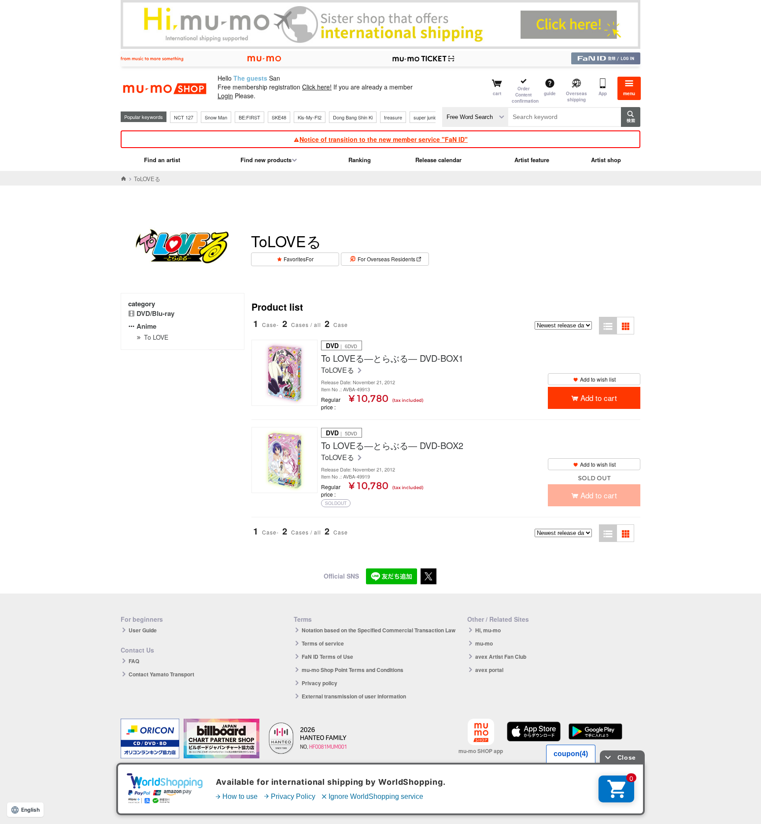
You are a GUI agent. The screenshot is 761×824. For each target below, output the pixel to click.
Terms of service (323, 643)
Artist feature (531, 160)
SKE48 (279, 117)
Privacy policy (319, 683)
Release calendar (438, 160)
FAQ (134, 661)
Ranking (359, 160)
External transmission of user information (354, 696)
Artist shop (606, 160)
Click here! (317, 86)
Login (225, 95)
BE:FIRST (249, 117)
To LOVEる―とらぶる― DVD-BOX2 (392, 445)
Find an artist (162, 160)
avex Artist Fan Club (500, 657)
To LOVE (156, 337)
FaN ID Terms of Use (327, 657)
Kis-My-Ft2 (309, 117)
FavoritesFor (299, 259)
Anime (146, 326)
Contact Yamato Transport (161, 674)
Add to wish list (598, 379)
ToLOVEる (338, 370)
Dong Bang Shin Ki (353, 117)
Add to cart (598, 397)
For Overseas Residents (386, 259)
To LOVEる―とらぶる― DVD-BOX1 (392, 358)
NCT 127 (183, 117)
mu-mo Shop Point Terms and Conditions (352, 670)
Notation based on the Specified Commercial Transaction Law (378, 630)
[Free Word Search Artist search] (475, 117)
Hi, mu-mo (488, 630)
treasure (393, 117)
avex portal (489, 670)
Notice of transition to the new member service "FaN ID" (383, 139)
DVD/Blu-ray (155, 313)
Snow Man (216, 117)
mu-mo (484, 643)
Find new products (266, 160)
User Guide (143, 630)
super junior (426, 117)
